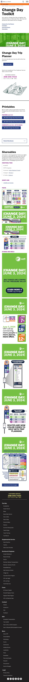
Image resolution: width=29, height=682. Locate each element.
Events (4, 642)
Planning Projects (7, 658)
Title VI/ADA (6, 622)
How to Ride (6, 516)
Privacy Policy (6, 672)
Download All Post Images (10, 485)
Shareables (5, 29)
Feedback (5, 612)
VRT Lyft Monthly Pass (8, 598)
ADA (3, 616)
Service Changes (12, 5)
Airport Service (6, 508)
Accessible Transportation (9, 619)
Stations (5, 525)
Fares (3, 587)
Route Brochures (6, 27)
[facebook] (8, 679)
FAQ (4, 610)
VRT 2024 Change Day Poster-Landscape (14, 121)
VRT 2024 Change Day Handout (11, 128)
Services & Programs (8, 551)
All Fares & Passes (7, 590)
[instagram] (11, 679)
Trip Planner (6, 535)
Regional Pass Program (8, 595)
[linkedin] (16, 679)
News (4, 652)
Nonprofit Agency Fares (8, 593)
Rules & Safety (6, 522)
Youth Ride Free (7, 583)
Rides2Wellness (7, 567)
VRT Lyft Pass (6, 581)
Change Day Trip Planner (8, 24)
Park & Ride (6, 519)
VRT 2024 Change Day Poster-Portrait (13, 117)
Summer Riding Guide (8, 527)
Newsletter (5, 655)
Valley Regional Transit (14, 170)
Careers (5, 604)
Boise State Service (7, 514)
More (3, 631)
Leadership (5, 650)
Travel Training (6, 533)
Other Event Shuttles (8, 547)
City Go (5, 559)
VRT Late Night (6, 578)
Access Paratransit (7, 554)
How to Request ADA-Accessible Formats (12, 627)
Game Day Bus (6, 542)
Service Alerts (5, 4)
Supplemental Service (8, 539)
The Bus (4, 503)
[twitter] (13, 679)
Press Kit (5, 661)
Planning (6, 5)
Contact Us (5, 607)
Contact (4, 602)
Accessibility (6, 506)
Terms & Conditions (7, 675)
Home (3, 5)
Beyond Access (6, 556)
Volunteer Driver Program (9, 575)
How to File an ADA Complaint (10, 624)
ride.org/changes (8, 183)
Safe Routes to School (8, 570)
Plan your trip (8, 64)
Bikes (4, 511)
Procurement (6, 663)
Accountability (6, 636)
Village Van (5, 573)
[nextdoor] (21, 679)
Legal (4, 670)
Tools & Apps (6, 530)
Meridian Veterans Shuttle (9, 564)
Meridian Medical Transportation (10, 562)
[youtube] (18, 679)
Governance (6, 644)
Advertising (5, 639)
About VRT (5, 634)
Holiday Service (6, 647)
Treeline (5, 545)
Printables (4, 25)
